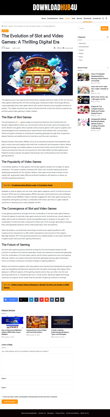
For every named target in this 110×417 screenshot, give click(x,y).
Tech (73, 18)
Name (4, 378)
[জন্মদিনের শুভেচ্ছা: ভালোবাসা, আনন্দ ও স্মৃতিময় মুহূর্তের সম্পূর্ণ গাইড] (83, 100)
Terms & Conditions (72, 413)
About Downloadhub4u (29, 413)
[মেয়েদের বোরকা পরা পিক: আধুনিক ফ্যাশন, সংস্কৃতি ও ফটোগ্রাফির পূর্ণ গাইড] (83, 90)
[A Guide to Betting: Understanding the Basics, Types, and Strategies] (62, 322)
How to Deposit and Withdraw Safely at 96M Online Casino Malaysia (12, 332)
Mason (7, 48)
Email (4, 387)
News (61, 18)
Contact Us (97, 18)
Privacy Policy (60, 413)
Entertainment (52, 18)
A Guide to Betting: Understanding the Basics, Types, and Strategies (60, 332)
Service (79, 18)
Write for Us (85, 413)
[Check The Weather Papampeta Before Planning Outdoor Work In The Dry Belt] (83, 77)
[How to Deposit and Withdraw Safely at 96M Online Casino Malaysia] (12, 322)
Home (44, 18)
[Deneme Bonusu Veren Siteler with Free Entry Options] (37, 322)
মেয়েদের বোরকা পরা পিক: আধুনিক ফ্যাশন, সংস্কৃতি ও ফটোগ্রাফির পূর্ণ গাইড (99, 89)
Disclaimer (50, 413)
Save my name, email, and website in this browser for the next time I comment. (30, 397)
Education (82, 43)
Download (87, 18)
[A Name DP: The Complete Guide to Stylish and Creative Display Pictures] (83, 109)
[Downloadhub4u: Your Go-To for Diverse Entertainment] (55, 7)
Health (81, 53)
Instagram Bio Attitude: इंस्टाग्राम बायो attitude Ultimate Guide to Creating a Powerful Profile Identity (98, 123)
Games (67, 18)
